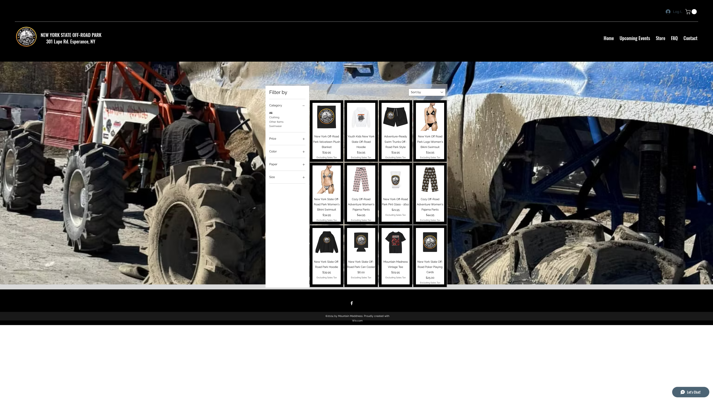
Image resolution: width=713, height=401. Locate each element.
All (270, 112)
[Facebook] (351, 303)
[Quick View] (326, 117)
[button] (691, 11)
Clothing (274, 117)
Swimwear (275, 126)
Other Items (276, 121)
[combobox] (427, 92)
